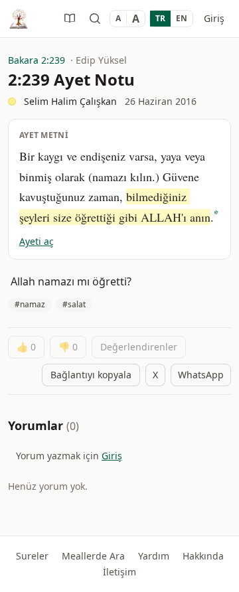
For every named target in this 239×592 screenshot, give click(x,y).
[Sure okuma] (69, 18)
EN (181, 18)
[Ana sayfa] (18, 18)
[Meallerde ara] (95, 18)
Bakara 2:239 (36, 60)
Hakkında (203, 556)
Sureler (32, 556)
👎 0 (68, 346)
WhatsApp (201, 374)
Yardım (153, 556)
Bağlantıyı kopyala (90, 374)
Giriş (214, 18)
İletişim (119, 571)
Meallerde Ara (93, 556)
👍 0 (26, 346)
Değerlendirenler (138, 346)
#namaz (30, 304)
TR (160, 18)
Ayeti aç (36, 241)
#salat (74, 304)
